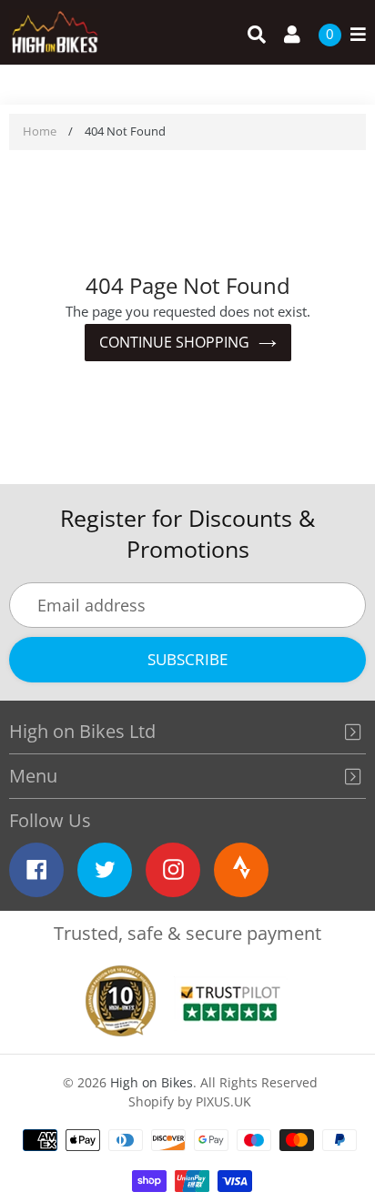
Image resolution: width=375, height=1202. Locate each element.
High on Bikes (151, 1082)
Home (39, 131)
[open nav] (353, 35)
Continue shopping (174, 342)
